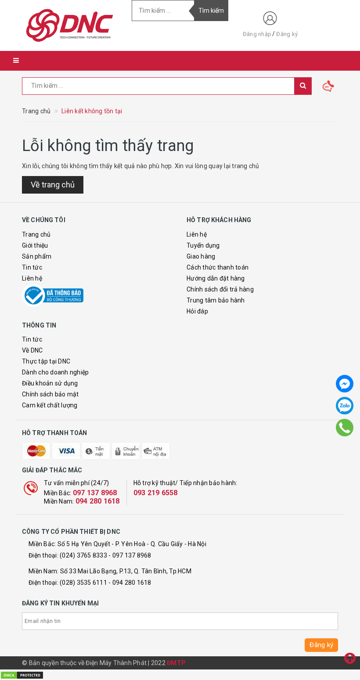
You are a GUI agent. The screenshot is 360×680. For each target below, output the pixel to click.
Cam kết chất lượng (50, 405)
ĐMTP (176, 662)
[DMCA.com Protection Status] (22, 674)
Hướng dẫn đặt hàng (216, 278)
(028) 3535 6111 (83, 582)
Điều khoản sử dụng (50, 383)
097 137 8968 (95, 493)
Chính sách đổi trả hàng (220, 289)
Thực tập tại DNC (46, 361)
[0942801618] (345, 427)
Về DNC (32, 350)
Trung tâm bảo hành (216, 300)
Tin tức (32, 267)
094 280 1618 (98, 501)
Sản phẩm (36, 256)
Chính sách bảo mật (50, 394)
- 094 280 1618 (129, 582)
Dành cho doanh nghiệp (55, 372)
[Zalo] (344, 405)
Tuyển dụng (203, 245)
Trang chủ (36, 234)
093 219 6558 (155, 493)
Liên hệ (32, 278)
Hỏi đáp (197, 311)
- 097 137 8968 (129, 555)
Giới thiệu (35, 245)
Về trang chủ (53, 184)
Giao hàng (201, 256)
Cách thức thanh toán (217, 267)
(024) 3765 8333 (83, 555)
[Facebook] (344, 383)
